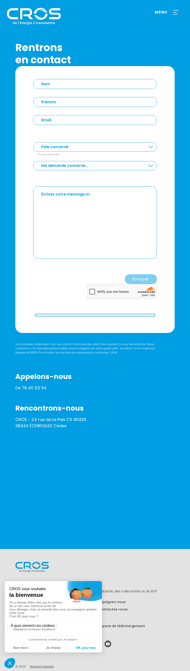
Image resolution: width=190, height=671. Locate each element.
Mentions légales (42, 666)
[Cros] (38, 16)
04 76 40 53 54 (31, 388)
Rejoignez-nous (112, 602)
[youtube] (107, 643)
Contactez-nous (113, 609)
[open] (175, 12)
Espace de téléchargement (122, 626)
